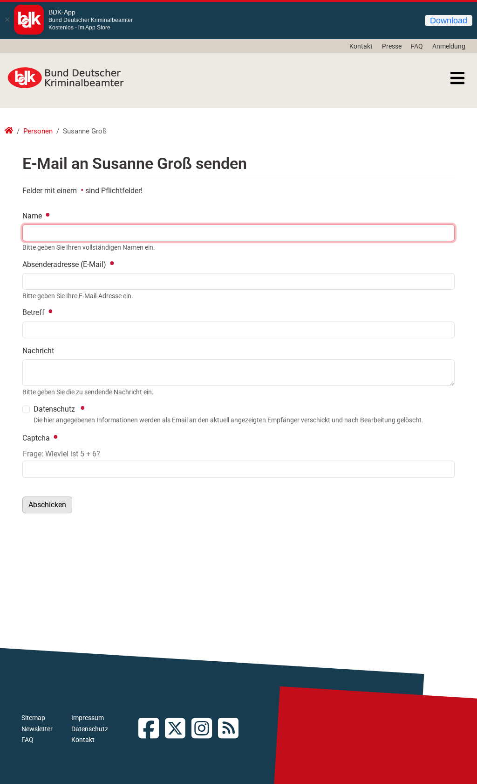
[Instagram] (204, 729)
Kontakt (361, 46)
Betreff (34, 312)
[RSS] (231, 729)
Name (33, 215)
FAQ (417, 46)
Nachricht (38, 350)
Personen (38, 131)
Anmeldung (448, 46)
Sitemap (33, 717)
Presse (392, 46)
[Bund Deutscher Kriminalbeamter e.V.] (65, 78)
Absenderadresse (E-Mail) (65, 264)
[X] (178, 729)
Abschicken (47, 504)
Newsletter (37, 729)
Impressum (87, 717)
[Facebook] (151, 729)
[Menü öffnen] (457, 78)
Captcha (37, 438)
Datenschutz (89, 729)
